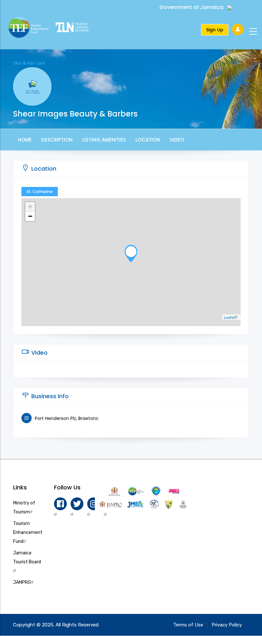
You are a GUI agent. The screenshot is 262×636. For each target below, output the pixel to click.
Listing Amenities (104, 139)
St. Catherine (40, 191)
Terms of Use (188, 625)
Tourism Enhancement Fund (27, 532)
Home (25, 139)
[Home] (54, 28)
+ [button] (30, 207)
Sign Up (214, 30)
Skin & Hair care (29, 63)
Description (57, 139)
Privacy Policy (227, 625)
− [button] (30, 216)
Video (177, 139)
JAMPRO (22, 582)
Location (147, 139)
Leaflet (229, 317)
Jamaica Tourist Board (27, 557)
